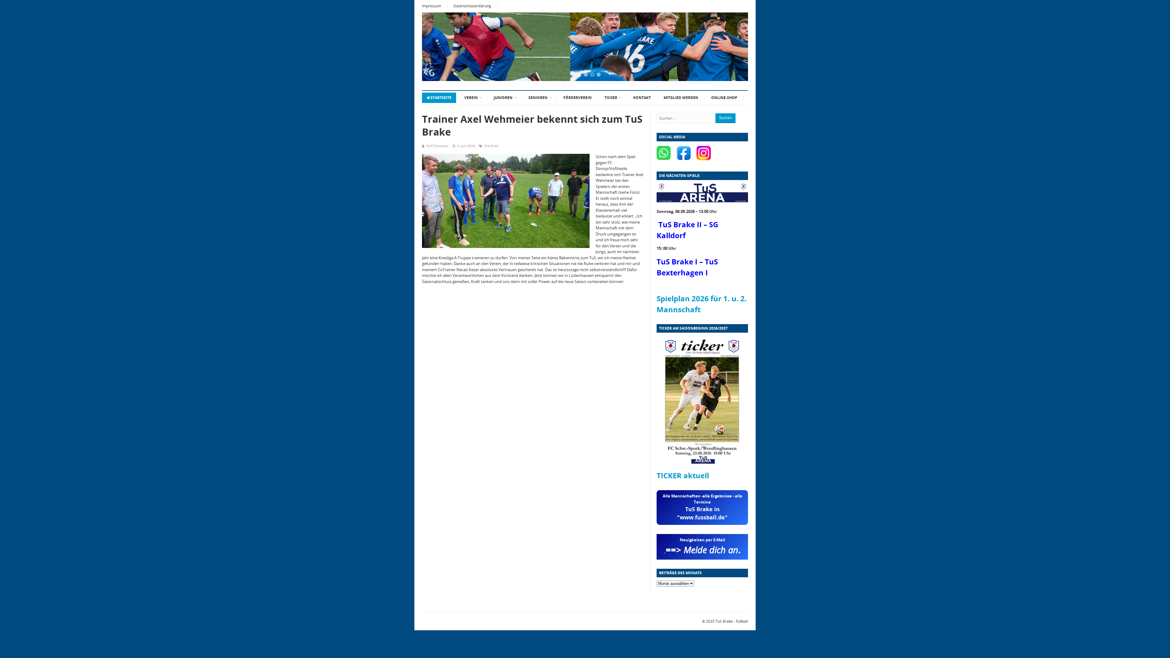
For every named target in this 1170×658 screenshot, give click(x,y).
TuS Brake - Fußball (731, 621)
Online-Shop (724, 97)
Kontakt (642, 97)
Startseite (441, 97)
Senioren (538, 97)
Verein (471, 97)
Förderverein (577, 97)
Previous (434, 47)
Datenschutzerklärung (472, 6)
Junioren (503, 97)
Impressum (431, 6)
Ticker (610, 97)
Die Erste (491, 145)
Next (736, 47)
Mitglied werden (681, 97)
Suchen (725, 118)
